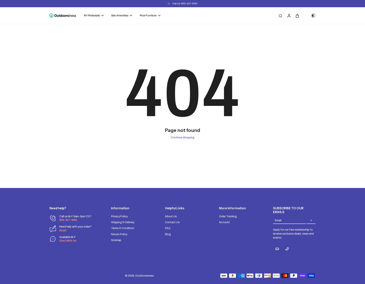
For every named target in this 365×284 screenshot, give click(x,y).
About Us (171, 216)
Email (278, 220)
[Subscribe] (311, 220)
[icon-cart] (297, 15)
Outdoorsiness (144, 275)
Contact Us (172, 222)
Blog (168, 234)
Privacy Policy (119, 216)
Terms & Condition (122, 228)
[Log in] (289, 15)
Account (224, 222)
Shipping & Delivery (122, 222)
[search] (280, 15)
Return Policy (119, 234)
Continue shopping (182, 137)
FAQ (167, 228)
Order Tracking (228, 216)
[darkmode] (311, 15)
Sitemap (116, 240)
